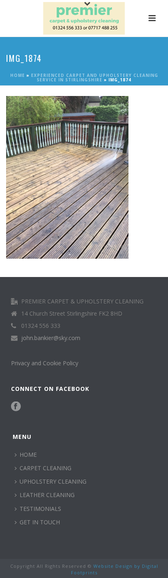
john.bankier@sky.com (50, 338)
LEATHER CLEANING (47, 495)
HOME (28, 454)
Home (17, 75)
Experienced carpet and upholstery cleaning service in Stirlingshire (94, 77)
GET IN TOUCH (40, 522)
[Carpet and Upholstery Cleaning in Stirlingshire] (84, 18)
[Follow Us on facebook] (16, 406)
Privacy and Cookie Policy (44, 363)
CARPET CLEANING (45, 468)
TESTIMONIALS (40, 509)
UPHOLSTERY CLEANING (53, 481)
